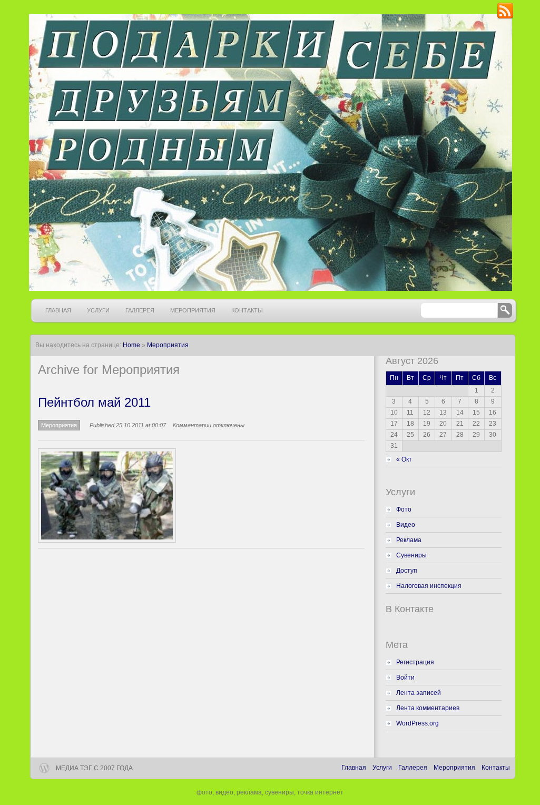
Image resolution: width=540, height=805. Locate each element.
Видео (405, 524)
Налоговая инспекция (429, 586)
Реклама (408, 540)
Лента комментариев (427, 708)
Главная (58, 310)
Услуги (98, 310)
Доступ (406, 570)
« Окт (404, 459)
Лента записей (418, 692)
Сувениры (411, 555)
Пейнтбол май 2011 (94, 402)
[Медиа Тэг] (269, 152)
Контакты (247, 310)
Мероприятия (192, 310)
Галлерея (139, 310)
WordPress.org (417, 723)
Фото (403, 509)
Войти (405, 677)
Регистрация (415, 662)
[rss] (505, 17)
